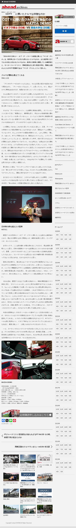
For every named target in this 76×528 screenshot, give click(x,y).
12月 (57, 248)
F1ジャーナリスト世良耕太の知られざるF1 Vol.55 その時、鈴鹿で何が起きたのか (28, 435)
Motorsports (59, 178)
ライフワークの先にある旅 (64, 63)
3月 (62, 239)
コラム (57, 203)
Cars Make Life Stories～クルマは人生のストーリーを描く (64, 127)
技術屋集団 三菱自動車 (62, 193)
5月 (70, 235)
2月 (66, 239)
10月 (65, 248)
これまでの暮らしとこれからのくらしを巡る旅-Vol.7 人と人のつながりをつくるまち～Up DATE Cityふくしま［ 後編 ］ (64, 89)
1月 (70, 239)
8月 (57, 235)
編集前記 (58, 217)
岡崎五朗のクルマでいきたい (64, 183)
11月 (61, 248)
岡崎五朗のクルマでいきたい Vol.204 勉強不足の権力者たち (64, 138)
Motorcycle (58, 174)
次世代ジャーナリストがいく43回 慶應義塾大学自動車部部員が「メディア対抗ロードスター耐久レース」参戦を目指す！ (64, 106)
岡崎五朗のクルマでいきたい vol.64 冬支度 (32, 447)
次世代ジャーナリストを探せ (64, 212)
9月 (70, 248)
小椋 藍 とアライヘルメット (64, 78)
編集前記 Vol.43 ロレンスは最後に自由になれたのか (64, 118)
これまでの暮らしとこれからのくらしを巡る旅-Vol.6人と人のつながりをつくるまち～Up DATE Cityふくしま (64, 150)
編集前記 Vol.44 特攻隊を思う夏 (64, 56)
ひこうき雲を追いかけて (63, 198)
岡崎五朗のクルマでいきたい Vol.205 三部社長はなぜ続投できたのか (64, 70)
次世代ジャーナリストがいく (64, 207)
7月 (62, 235)
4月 (57, 239)
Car (11, 423)
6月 (66, 235)
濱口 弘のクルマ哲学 (62, 188)
